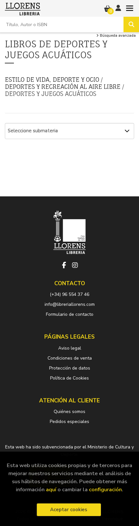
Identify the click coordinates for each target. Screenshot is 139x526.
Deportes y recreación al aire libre (63, 86)
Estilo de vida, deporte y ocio (53, 79)
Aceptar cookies (68, 509)
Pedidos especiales (69, 421)
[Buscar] (131, 24)
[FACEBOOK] (64, 265)
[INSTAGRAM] (75, 265)
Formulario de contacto (69, 314)
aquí (51, 489)
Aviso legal (69, 348)
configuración (105, 489)
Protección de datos (69, 368)
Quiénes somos (69, 412)
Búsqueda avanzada (117, 35)
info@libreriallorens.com (70, 304)
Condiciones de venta (70, 358)
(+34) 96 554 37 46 (69, 294)
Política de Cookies (69, 378)
